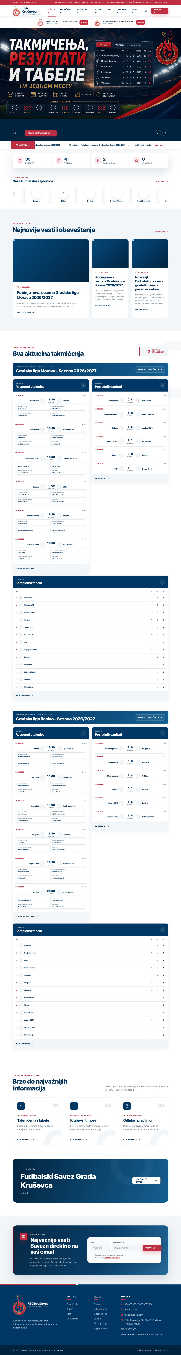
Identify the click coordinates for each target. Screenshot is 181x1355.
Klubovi (98, 10)
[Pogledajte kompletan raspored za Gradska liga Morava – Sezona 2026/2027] (83, 385)
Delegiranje (82, 10)
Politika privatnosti (144, 1350)
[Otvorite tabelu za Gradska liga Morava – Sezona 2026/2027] (162, 582)
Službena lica (100, 1313)
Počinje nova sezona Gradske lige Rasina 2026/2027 (110, 281)
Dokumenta (122, 10)
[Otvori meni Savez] (140, 11)
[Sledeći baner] (165, 133)
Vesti (110, 10)
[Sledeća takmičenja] (166, 22)
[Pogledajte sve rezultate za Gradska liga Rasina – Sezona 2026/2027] (162, 733)
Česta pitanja (100, 1323)
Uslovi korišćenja (161, 1350)
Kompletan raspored (25, 569)
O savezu (98, 1304)
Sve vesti (159, 145)
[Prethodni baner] (158, 133)
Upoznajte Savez (141, 1180)
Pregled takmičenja (148, 369)
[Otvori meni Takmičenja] (73, 11)
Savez (134, 10)
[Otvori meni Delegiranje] (90, 11)
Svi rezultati (100, 478)
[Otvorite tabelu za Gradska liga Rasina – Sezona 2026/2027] (162, 929)
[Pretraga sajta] (147, 11)
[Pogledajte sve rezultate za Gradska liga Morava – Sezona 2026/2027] (162, 385)
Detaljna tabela (23, 695)
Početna (51, 10)
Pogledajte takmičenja (39, 133)
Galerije (97, 1318)
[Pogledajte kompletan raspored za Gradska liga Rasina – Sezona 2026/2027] (83, 733)
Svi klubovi (160, 182)
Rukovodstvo (100, 1309)
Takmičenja (65, 10)
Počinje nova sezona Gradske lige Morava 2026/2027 (48, 295)
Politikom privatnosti (111, 1257)
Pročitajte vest (24, 312)
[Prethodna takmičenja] (15, 22)
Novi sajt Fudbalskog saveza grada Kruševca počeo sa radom (149, 283)
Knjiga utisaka (101, 1328)
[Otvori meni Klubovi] (104, 11)
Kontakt (158, 10)
